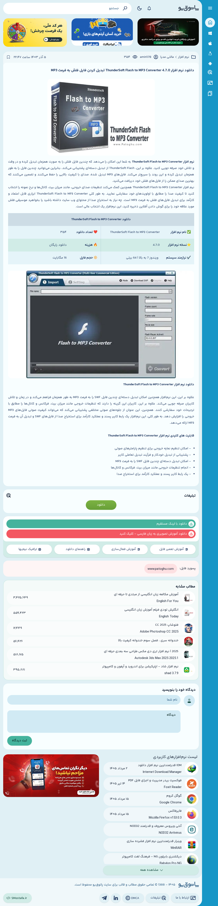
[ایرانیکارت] (102, 32)
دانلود (101, 504)
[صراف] (35, 32)
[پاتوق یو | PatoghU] (188, 8)
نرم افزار (183, 57)
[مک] (210, 43)
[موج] (168, 32)
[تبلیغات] (210, 72)
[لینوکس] (210, 53)
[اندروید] (210, 64)
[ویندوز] (210, 33)
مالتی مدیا (167, 57)
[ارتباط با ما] (210, 83)
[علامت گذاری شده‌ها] (210, 94)
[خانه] (210, 23)
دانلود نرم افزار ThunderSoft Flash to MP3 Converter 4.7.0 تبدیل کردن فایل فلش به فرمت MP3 (122, 70)
